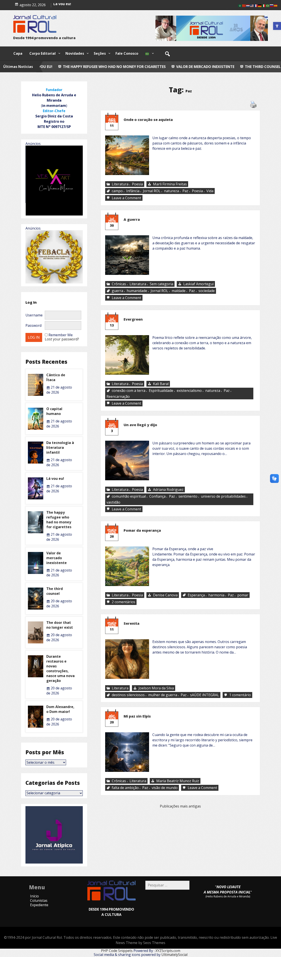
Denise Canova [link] (165, 595)
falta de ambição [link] (125, 787)
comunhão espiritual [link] (129, 496)
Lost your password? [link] (62, 339)
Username (34, 315)
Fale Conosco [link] (126, 53)
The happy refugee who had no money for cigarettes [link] (58, 519)
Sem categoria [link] (161, 283)
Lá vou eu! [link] (55, 478)
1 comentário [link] (240, 695)
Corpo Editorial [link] (42, 53)
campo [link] (117, 191)
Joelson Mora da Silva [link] (156, 688)
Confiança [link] (157, 496)
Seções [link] (100, 53)
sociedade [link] (206, 291)
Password (33, 325)
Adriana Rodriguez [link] (168, 489)
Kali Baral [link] (161, 383)
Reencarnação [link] (118, 396)
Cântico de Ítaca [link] (248, 66)
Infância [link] (132, 191)
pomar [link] (242, 595)
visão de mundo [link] (165, 787)
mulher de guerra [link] (162, 694)
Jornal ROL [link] (151, 191)
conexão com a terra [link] (128, 390)
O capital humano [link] (54, 411)
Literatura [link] (120, 184)
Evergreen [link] (133, 319)
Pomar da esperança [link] (142, 530)
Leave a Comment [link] (127, 198)
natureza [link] (171, 191)
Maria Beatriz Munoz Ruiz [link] (177, 780)
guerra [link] (117, 291)
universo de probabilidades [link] (223, 496)
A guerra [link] (132, 219)
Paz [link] (185, 191)
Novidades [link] (74, 53)
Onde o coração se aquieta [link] (148, 119)
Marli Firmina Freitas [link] (170, 184)
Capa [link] (17, 53)
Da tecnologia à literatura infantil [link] (83, 7)
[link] (277, 26)
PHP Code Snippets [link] (117, 950)
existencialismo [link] (189, 390)
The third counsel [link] (201, 66)
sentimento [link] (187, 496)
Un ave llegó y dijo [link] (140, 424)
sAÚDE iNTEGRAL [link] (204, 694)
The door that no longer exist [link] (59, 625)
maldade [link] (179, 291)
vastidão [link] (113, 502)
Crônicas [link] (119, 283)
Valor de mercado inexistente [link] (145, 66)
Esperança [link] (196, 595)
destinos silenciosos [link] (128, 694)
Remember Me (61, 334)
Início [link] (34, 896)
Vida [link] (209, 191)
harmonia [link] (216, 595)
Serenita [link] (131, 623)
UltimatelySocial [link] (174, 954)
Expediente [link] (39, 904)
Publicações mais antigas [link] (180, 806)
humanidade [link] (137, 291)
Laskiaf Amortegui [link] (198, 283)
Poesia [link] (137, 184)
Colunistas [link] (38, 900)
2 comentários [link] (124, 602)
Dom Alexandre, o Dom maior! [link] (60, 709)
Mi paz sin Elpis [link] (137, 716)
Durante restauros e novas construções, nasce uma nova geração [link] (60, 668)
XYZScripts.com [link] (167, 950)
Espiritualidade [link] (161, 390)
